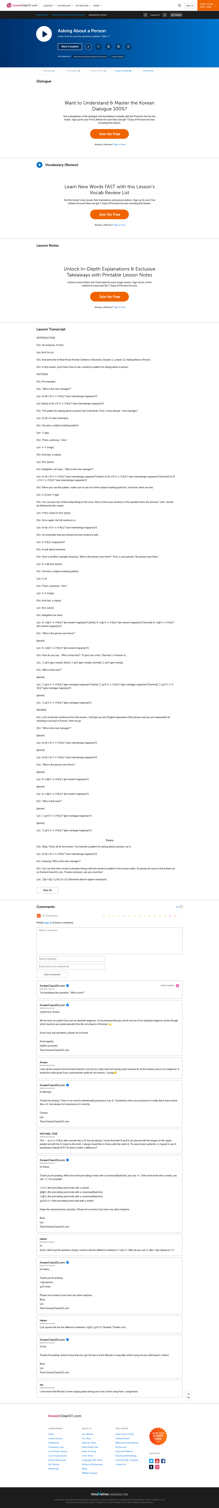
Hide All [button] (47, 890)
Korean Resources (57, 1460)
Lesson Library (42, 15)
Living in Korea (118, 57)
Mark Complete (70, 46)
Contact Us (120, 1464)
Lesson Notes (97, 70)
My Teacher (82, 5)
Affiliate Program (90, 1473)
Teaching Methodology (126, 1455)
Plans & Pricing (89, 1451)
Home (51, 1434)
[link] (145, 15)
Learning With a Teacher (127, 1460)
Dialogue (47, 70)
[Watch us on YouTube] (157, 1461)
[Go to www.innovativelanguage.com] (109, 1493)
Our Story (86, 1438)
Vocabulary (64, 5)
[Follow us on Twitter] (151, 1461)
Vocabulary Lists (56, 1447)
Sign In (189, 5)
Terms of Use (158, 1500)
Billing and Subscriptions (126, 1443)
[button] (179, 5)
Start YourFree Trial (206, 5)
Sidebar (177, 15)
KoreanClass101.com (127, 1500)
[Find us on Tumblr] (151, 1467)
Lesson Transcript (123, 70)
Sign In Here (120, 144)
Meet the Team (89, 1443)
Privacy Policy (144, 1500)
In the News (87, 1455)
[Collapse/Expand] (109, 907)
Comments (148, 70)
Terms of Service (140, 1502)
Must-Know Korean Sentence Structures (68, 15)
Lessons (47, 5)
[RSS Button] (38, 915)
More (96, 5)
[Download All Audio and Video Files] (128, 46)
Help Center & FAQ (124, 1434)
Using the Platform (124, 1451)
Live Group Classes (57, 1455)
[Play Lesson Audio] (44, 34)
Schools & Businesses (92, 1464)
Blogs (84, 1468)
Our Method (87, 1434)
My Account (120, 1447)
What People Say (90, 1447)
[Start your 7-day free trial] (158, 1436)
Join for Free (109, 134)
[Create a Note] (108, 46)
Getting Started (122, 1438)
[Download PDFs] (118, 46)
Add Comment (52, 974)
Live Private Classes (57, 1451)
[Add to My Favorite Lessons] (98, 46)
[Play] (39, 165)
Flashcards (53, 1443)
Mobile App (53, 1468)
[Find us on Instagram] (157, 1467)
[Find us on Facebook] (163, 1461)
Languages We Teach (92, 1460)
